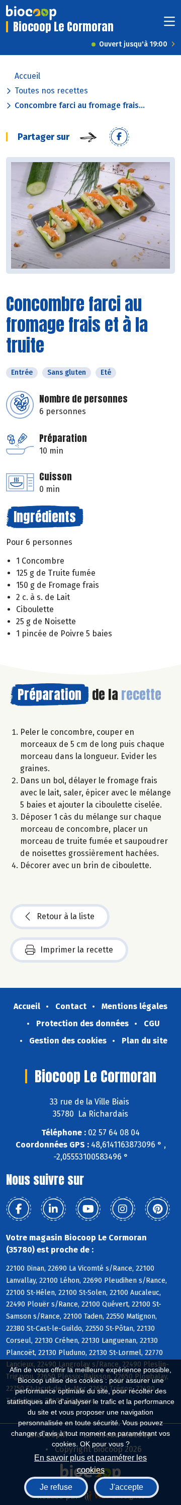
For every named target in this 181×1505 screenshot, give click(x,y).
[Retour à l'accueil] (31, 12)
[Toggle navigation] (169, 24)
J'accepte (126, 1487)
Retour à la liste (66, 916)
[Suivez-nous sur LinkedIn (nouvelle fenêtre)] (53, 1209)
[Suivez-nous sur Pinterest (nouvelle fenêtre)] (157, 1209)
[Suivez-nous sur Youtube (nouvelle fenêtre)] (88, 1209)
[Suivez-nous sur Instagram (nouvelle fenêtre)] (122, 1209)
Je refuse (56, 1487)
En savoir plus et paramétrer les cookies (90, 1462)
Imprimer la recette (76, 950)
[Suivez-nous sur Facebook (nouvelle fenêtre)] (18, 1209)
